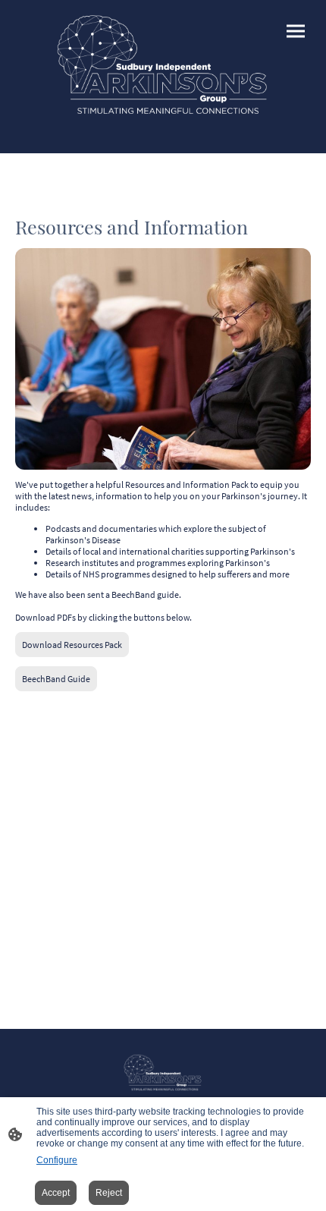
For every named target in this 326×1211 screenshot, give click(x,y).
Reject (109, 1192)
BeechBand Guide (56, 678)
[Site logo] (163, 64)
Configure (56, 1160)
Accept (56, 1192)
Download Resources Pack (72, 644)
